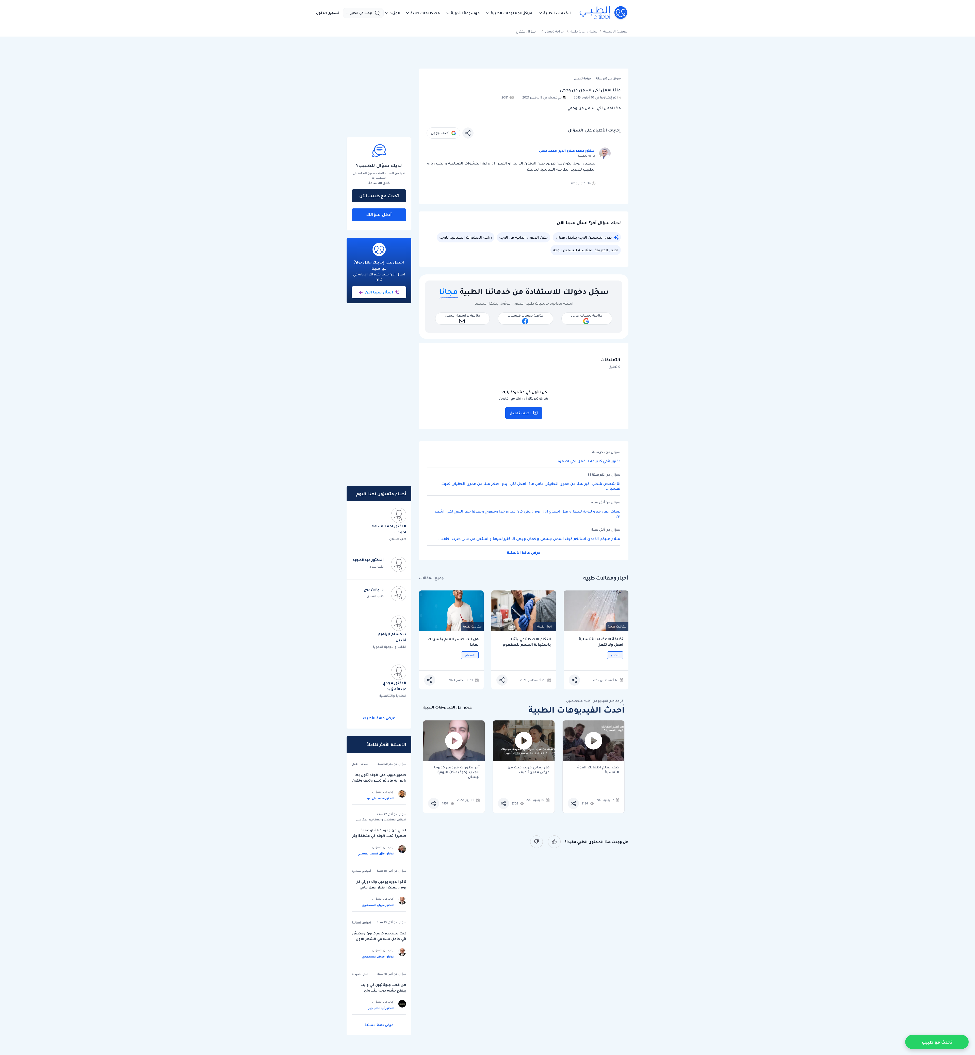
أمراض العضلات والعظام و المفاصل (381, 819)
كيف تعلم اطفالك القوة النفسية (598, 769)
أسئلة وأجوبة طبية (584, 31)
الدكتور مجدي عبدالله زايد (394, 686)
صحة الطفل (360, 764)
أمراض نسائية (361, 871)
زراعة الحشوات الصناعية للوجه (466, 237)
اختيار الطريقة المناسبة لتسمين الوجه (585, 250)
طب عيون (376, 566)
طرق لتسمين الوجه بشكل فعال (584, 237)
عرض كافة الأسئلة (523, 553)
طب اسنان (397, 538)
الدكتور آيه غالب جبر (381, 1008)
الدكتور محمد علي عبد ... (378, 798)
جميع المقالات (431, 577)
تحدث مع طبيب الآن (379, 195)
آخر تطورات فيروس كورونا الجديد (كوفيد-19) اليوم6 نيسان (457, 769)
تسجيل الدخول (327, 12)
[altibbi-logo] (603, 13)
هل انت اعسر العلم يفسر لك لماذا (453, 642)
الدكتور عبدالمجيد (368, 560)
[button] (554, 13)
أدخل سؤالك (379, 214)
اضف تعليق (520, 413)
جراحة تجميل (554, 31)
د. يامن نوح (374, 589)
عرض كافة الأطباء (379, 718)
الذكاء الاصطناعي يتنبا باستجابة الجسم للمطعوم (527, 642)
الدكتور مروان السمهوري (378, 905)
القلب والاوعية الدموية (389, 646)
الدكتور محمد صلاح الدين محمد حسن (567, 150)
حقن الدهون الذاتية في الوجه (523, 237)
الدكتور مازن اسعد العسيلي (376, 853)
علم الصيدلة (360, 974)
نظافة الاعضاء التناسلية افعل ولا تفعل (601, 642)
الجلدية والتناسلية (392, 695)
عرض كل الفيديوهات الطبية (447, 707)
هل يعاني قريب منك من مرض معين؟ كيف (528, 769)
